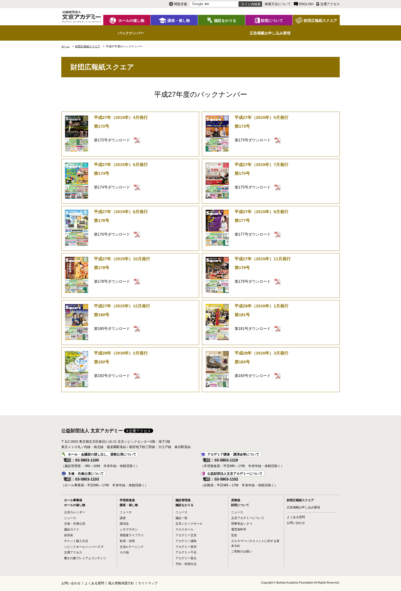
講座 (123, 518)
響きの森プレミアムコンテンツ (85, 558)
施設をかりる (184, 505)
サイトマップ (148, 583)
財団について (240, 505)
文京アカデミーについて (247, 518)
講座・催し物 (129, 505)
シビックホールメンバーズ (82, 547)
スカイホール (184, 529)
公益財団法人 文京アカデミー (92, 430)
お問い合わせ (296, 523)
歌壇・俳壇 (127, 541)
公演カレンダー (74, 512)
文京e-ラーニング (131, 547)
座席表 (68, 535)
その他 (124, 552)
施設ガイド (71, 529)
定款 (234, 535)
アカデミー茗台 (186, 558)
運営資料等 (238, 529)
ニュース (70, 518)
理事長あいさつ (241, 523)
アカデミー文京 (186, 535)
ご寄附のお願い (241, 551)
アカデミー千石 (186, 552)
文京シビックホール (189, 523)
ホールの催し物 (74, 505)
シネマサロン (129, 529)
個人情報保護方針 (121, 583)
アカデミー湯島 (186, 541)
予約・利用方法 (186, 564)
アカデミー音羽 (186, 547)
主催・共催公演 (74, 523)
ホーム (65, 46)
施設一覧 (181, 518)
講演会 (124, 523)
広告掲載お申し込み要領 (303, 507)
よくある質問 (296, 517)
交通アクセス (140, 431)
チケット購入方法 (76, 541)
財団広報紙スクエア (300, 500)
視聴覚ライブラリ (132, 535)
